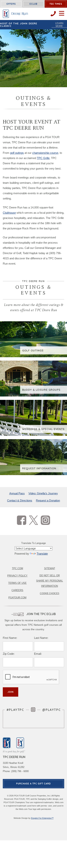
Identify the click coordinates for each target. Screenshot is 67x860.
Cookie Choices (49, 593)
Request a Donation (48, 500)
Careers (17, 590)
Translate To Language (33, 543)
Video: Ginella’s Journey (43, 493)
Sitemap (49, 568)
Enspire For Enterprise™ (42, 818)
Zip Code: (9, 653)
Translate (42, 553)
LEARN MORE (59, 25)
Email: (38, 653)
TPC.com (17, 568)
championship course (45, 152)
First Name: (10, 637)
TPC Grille (43, 158)
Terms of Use (17, 583)
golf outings (17, 152)
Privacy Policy (17, 575)
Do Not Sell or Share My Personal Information (49, 580)
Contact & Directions (19, 500)
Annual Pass (17, 493)
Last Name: (41, 637)
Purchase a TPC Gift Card (33, 783)
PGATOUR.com (17, 597)
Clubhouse (9, 212)
